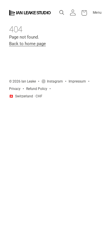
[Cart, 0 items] (84, 12)
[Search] (62, 12)
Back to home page (27, 43)
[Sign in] (73, 12)
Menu (97, 12)
